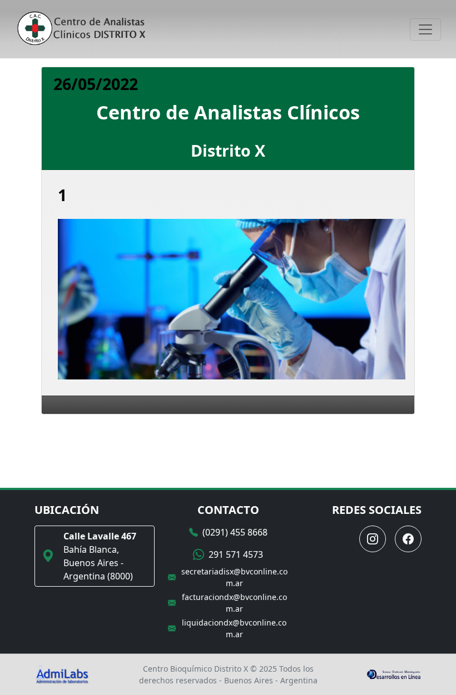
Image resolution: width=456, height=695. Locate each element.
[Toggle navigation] (425, 29)
